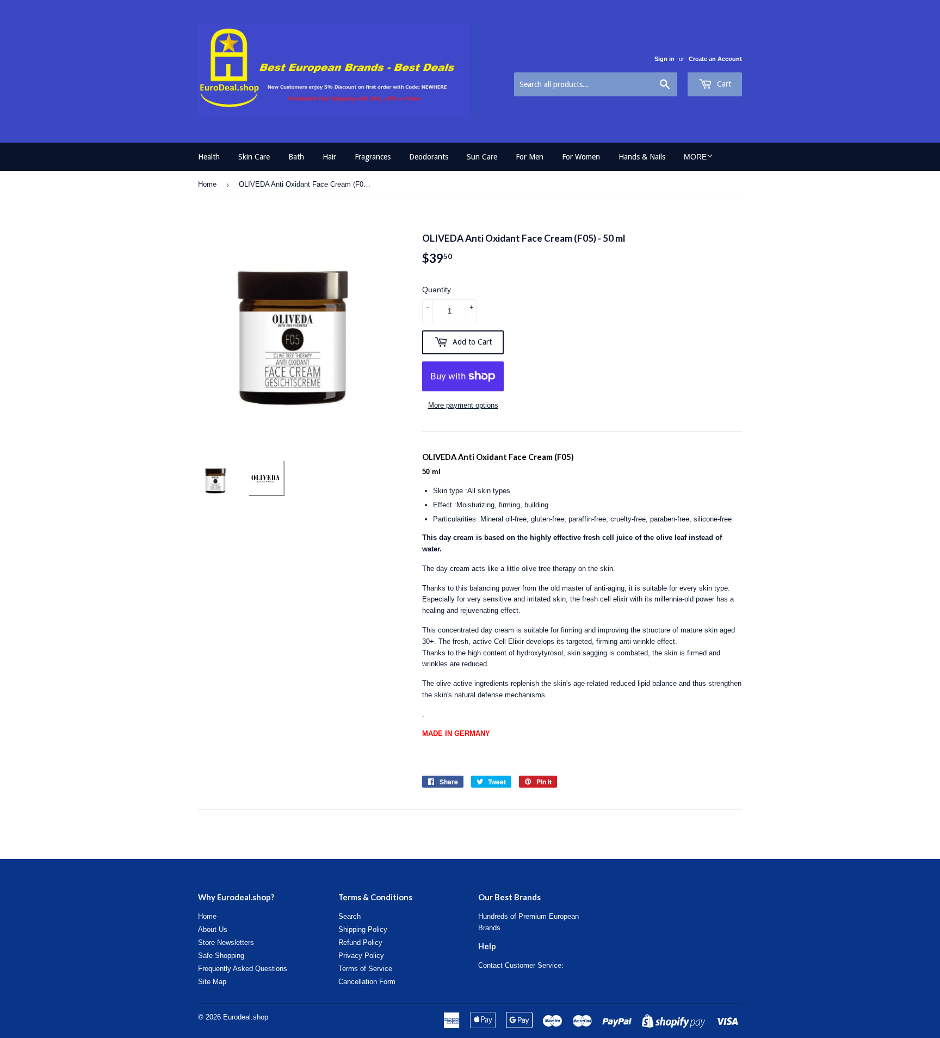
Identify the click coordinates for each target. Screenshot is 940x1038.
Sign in (664, 59)
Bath (296, 156)
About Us (212, 929)
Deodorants (428, 156)
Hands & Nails (642, 156)
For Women (581, 156)
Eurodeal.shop (245, 1017)
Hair (329, 156)
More (695, 156)
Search (349, 916)
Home (207, 184)
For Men (529, 156)
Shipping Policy (362, 929)
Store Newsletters (226, 942)
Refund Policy (360, 942)
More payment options (463, 405)
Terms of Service (365, 969)
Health (209, 156)
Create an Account (715, 59)
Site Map (212, 982)
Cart (723, 83)
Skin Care (254, 156)
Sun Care (482, 156)
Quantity (436, 289)
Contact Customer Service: (521, 965)
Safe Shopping (221, 955)
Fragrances (373, 156)
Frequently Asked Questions (242, 969)
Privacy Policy (361, 955)
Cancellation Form (366, 982)
